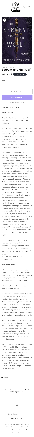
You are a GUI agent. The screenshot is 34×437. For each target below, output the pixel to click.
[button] (4, 7)
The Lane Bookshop (16, 424)
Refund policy (15, 426)
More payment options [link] (17, 102)
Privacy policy (25, 426)
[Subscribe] (28, 397)
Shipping (12, 77)
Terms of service (12, 430)
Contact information (18, 433)
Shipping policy (23, 430)
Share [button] (5, 377)
